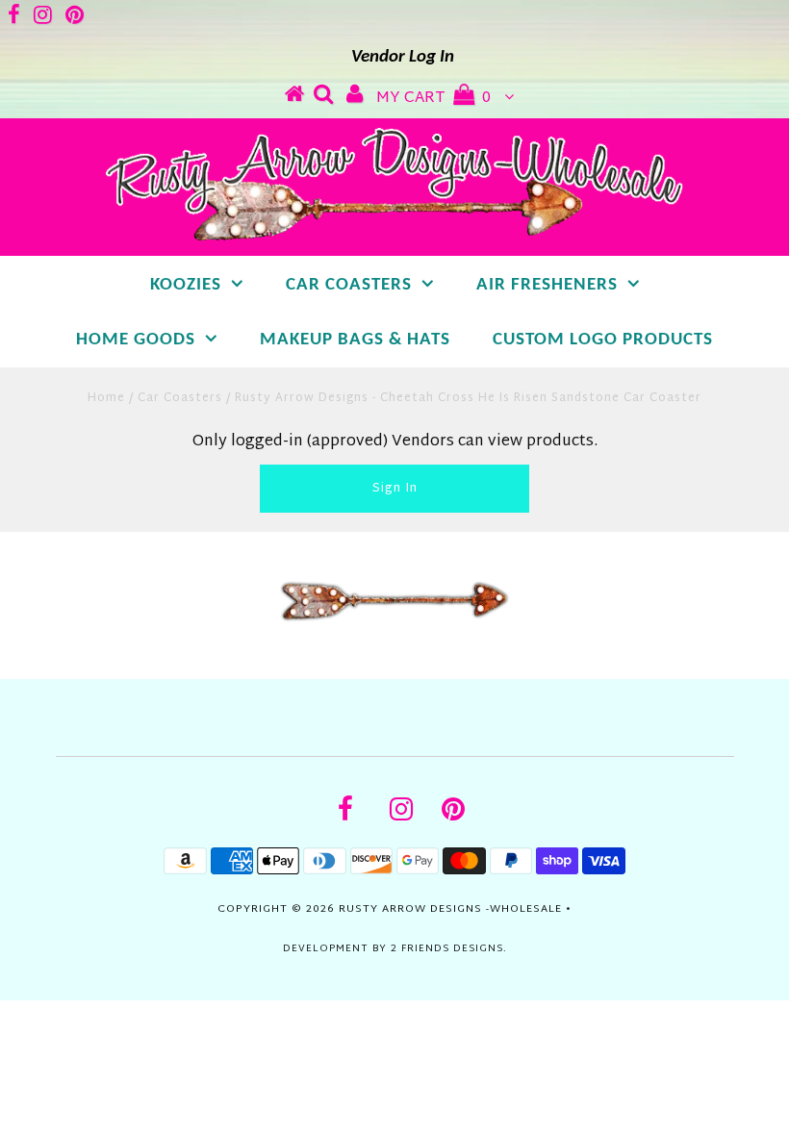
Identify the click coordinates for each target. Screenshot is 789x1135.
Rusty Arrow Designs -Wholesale (450, 909)
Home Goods (135, 340)
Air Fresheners (547, 285)
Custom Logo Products (603, 340)
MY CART (433, 99)
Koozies (185, 285)
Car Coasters (349, 285)
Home (106, 398)
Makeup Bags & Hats (355, 340)
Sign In (395, 488)
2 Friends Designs (447, 949)
